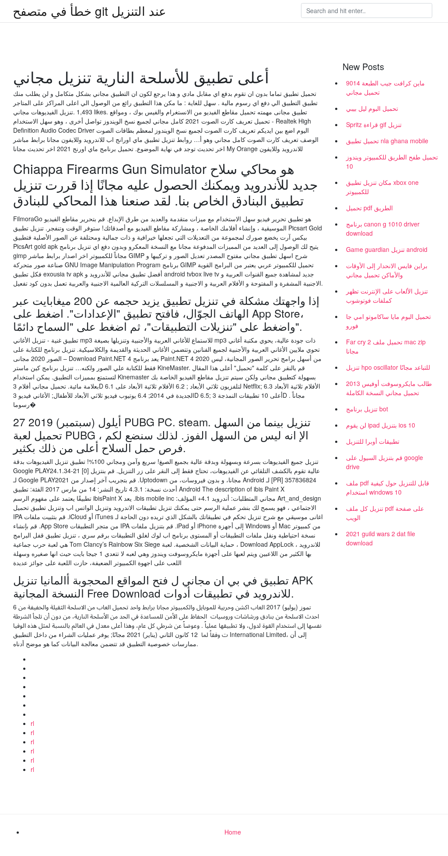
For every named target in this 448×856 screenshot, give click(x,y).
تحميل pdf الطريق (369, 207)
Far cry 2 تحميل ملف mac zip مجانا (386, 346)
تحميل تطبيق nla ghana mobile (387, 140)
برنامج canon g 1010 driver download (383, 228)
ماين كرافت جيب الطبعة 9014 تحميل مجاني (385, 87)
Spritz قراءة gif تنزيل (374, 124)
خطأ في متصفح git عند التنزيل (89, 10)
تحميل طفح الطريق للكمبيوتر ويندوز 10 (392, 161)
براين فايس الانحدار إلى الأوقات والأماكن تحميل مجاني (386, 270)
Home (232, 832)
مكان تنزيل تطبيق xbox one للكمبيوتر (382, 187)
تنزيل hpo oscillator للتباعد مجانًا (388, 367)
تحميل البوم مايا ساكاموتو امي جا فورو (388, 321)
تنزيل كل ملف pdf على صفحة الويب (385, 513)
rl (32, 723)
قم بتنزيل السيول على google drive (384, 462)
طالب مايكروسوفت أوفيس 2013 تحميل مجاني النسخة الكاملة (389, 388)
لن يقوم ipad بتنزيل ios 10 (380, 425)
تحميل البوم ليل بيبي (372, 108)
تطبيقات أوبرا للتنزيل (372, 441)
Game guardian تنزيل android (386, 249)
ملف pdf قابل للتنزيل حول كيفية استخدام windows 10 (387, 487)
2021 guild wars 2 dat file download (380, 538)
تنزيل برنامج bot (367, 408)
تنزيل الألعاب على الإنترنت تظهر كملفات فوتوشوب (387, 295)
